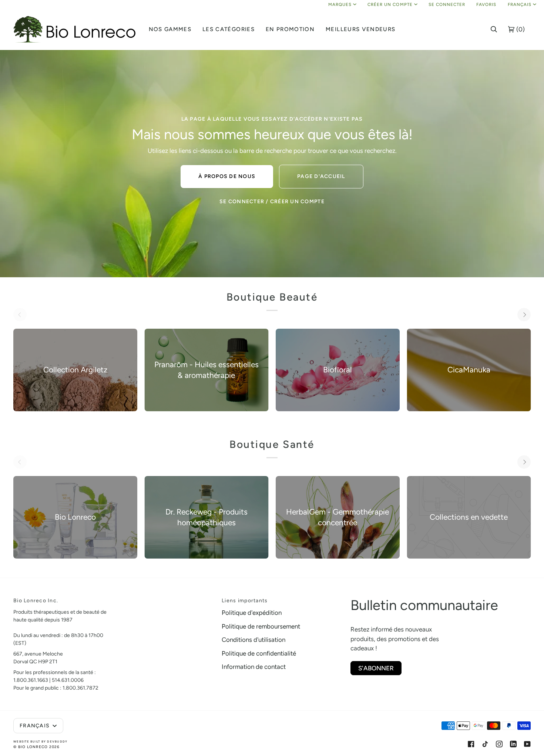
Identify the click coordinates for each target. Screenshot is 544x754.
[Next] (524, 314)
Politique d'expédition (252, 612)
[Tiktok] (485, 744)
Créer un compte (390, 4)
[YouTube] (527, 744)
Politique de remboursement (261, 626)
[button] (170, 29)
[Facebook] (471, 744)
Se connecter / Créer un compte (272, 201)
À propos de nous (226, 176)
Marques (340, 4)
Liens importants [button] (245, 600)
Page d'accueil (321, 176)
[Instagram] (499, 744)
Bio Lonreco (33, 746)
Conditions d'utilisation (253, 639)
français (519, 4)
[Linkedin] (513, 744)
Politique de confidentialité (259, 653)
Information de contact (254, 666)
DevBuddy (57, 741)
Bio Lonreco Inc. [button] (35, 600)
